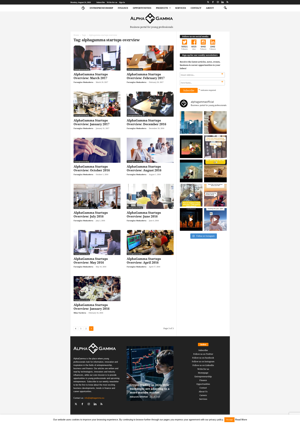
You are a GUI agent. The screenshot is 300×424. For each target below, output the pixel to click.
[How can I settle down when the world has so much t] (215, 195)
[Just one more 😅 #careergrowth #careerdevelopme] (215, 219)
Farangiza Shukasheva (83, 82)
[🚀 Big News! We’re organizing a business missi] (191, 122)
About (210, 7)
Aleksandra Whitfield (139, 397)
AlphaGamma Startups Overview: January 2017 (92, 122)
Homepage (203, 372)
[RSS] (227, 2)
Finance (123, 7)
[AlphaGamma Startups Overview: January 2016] (97, 288)
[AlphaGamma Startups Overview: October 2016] (97, 150)
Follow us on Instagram (203, 361)
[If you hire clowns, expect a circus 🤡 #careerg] (215, 146)
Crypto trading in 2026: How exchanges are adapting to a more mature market (150, 388)
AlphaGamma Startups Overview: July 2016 (91, 214)
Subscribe (100, 2)
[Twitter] (208, 2)
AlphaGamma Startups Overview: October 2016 (92, 168)
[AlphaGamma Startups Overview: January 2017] (97, 104)
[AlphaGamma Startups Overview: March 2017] (97, 58)
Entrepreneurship (101, 7)
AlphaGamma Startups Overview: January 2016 (92, 307)
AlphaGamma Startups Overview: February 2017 (146, 76)
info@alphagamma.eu (94, 398)
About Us (203, 391)
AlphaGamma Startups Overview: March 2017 (91, 76)
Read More (241, 419)
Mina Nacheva (80, 313)
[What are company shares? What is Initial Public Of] (191, 171)
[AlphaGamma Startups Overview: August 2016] (150, 150)
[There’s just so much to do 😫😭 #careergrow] (215, 171)
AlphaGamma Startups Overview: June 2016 (144, 214)
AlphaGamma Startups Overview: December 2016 (146, 122)
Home (76, 35)
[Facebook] (213, 2)
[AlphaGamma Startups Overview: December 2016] (150, 104)
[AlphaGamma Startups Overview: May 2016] (97, 242)
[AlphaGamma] (151, 18)
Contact (196, 7)
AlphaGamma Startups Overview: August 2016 (144, 168)
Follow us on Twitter (203, 354)
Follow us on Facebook (203, 357)
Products (162, 7)
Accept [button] (229, 420)
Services (180, 7)
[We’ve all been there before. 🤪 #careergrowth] (191, 195)
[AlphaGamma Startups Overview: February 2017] (150, 58)
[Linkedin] (223, 2)
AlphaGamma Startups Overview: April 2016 (144, 261)
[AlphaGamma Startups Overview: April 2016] (150, 242)
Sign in (122, 2)
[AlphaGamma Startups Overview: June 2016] (150, 196)
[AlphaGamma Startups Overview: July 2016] (97, 196)
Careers (203, 395)
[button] (225, 8)
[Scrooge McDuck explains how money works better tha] (191, 146)
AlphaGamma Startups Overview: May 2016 (91, 261)
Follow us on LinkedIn (203, 365)
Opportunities (142, 7)
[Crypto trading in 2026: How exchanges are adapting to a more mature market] (150, 373)
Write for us (112, 2)
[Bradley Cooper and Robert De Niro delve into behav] (215, 122)
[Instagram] (218, 2)
